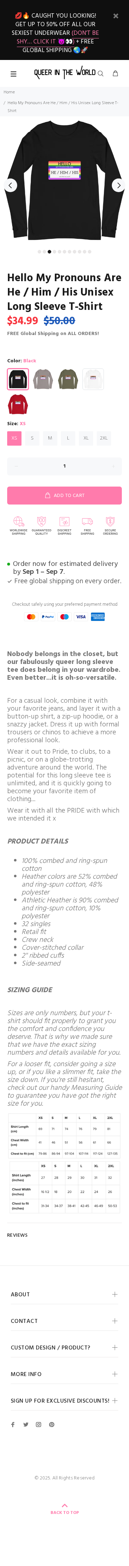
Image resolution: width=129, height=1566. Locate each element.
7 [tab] (69, 252)
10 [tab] (84, 252)
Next (118, 185)
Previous (10, 185)
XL (86, 438)
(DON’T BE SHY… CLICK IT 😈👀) (58, 37)
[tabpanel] (64, 181)
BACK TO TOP (65, 1512)
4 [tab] (54, 252)
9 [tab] (79, 252)
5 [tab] (59, 252)
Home (9, 92)
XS (14, 438)
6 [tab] (64, 252)
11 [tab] (89, 252)
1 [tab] (39, 252)
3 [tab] (49, 252)
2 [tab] (44, 252)
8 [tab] (74, 252)
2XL (104, 438)
